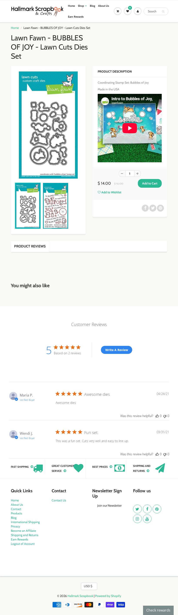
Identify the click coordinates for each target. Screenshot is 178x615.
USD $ (88, 586)
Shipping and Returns (24, 535)
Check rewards (158, 610)
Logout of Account (23, 544)
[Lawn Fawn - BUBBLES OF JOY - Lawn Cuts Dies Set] (48, 125)
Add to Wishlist (111, 192)
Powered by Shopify (108, 596)
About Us (103, 5)
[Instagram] (137, 518)
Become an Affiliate (23, 531)
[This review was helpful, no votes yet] (157, 416)
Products (16, 513)
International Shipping (25, 522)
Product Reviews (30, 246)
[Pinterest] (157, 509)
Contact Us (59, 500)
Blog (92, 5)
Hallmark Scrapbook (80, 596)
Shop (81, 5)
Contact (16, 509)
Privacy (15, 526)
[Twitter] (137, 509)
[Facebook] (147, 509)
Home (71, 5)
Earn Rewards (76, 16)
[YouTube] (147, 518)
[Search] (163, 11)
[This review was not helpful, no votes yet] (164, 416)
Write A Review (116, 350)
